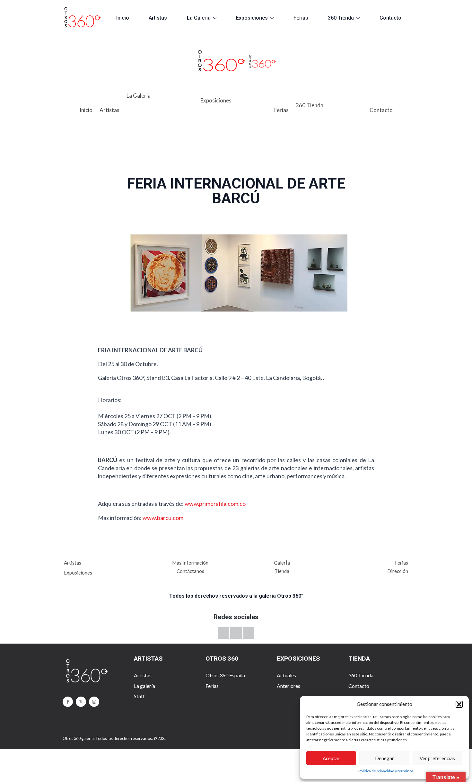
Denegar (384, 758)
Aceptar (331, 758)
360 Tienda (341, 18)
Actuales (286, 675)
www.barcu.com (163, 517)
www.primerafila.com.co (215, 503)
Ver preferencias (437, 758)
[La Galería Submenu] (217, 18)
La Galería (199, 18)
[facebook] (68, 702)
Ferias (300, 18)
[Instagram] (248, 633)
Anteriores (288, 686)
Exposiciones (252, 18)
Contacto (390, 18)
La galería (144, 686)
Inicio (122, 18)
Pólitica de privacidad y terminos (386, 771)
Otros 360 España (225, 675)
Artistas (158, 18)
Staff (139, 696)
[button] (459, 704)
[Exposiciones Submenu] (275, 18)
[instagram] (94, 702)
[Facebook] (236, 633)
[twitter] (81, 702)
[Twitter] (223, 633)
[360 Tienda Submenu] (361, 18)
